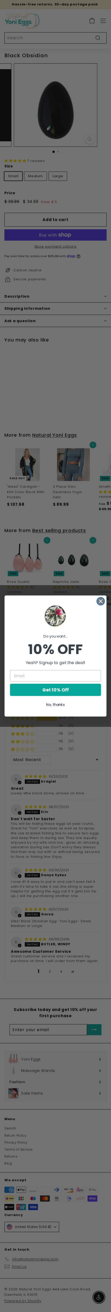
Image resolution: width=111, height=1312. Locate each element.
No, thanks (55, 704)
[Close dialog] (101, 601)
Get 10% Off (55, 690)
